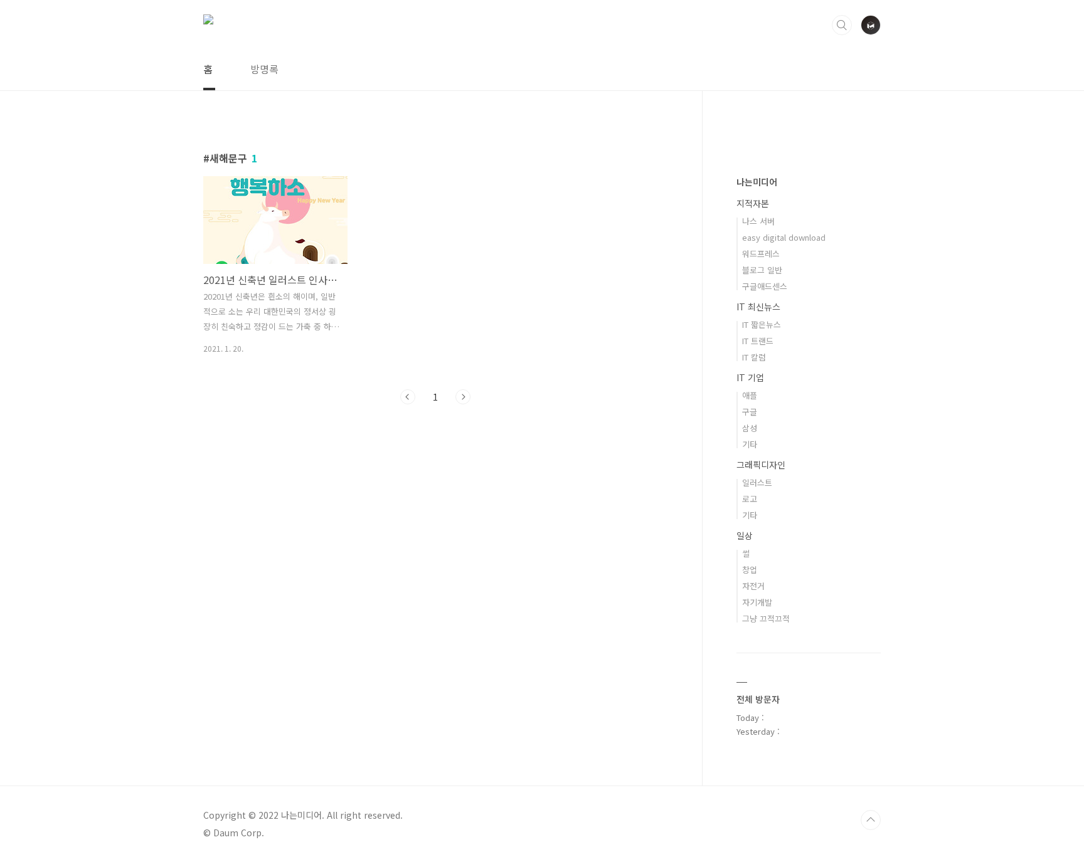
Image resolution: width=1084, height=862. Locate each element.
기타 (749, 444)
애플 (749, 395)
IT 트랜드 (757, 341)
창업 (749, 570)
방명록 (264, 68)
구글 (749, 412)
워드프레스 (761, 254)
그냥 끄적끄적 (766, 618)
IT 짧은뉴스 (761, 324)
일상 (744, 535)
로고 (749, 499)
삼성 (749, 428)
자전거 (753, 586)
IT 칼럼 (754, 357)
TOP (871, 820)
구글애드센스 (764, 286)
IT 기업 (750, 377)
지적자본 (752, 203)
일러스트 (757, 482)
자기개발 (757, 602)
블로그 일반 (762, 270)
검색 (841, 25)
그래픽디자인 (760, 464)
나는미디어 (756, 182)
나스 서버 (758, 221)
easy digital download (784, 237)
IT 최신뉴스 (758, 306)
